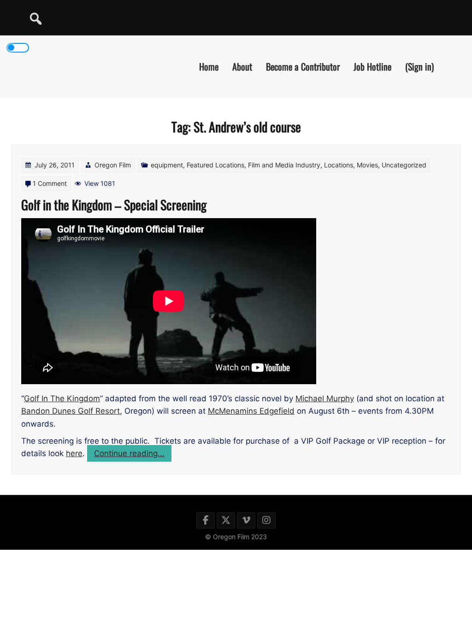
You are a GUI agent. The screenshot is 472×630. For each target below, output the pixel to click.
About (242, 66)
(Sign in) (419, 66)
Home (208, 66)
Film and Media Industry (284, 165)
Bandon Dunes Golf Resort (70, 411)
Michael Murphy (324, 398)
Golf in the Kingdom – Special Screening (113, 204)
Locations (338, 165)
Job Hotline (372, 66)
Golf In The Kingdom (62, 398)
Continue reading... (132, 455)
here (74, 453)
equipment (167, 165)
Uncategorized (404, 165)
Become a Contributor (303, 66)
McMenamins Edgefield (251, 411)
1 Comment (50, 183)
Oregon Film (112, 165)
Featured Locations (215, 165)
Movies (367, 165)
